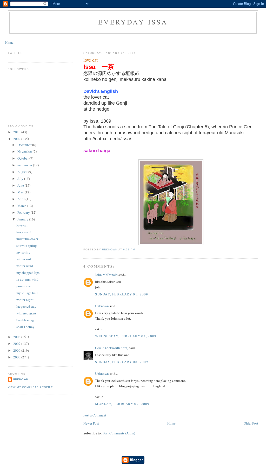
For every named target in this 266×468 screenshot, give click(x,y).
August (22, 171)
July (20, 178)
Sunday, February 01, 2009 (121, 294)
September (25, 165)
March (22, 205)
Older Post (251, 423)
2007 (17, 343)
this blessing (25, 320)
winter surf (23, 259)
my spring (23, 252)
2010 (17, 132)
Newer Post (91, 423)
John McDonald (106, 274)
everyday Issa (133, 21)
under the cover (27, 238)
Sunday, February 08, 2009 (121, 361)
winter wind (24, 265)
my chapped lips (27, 272)
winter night (25, 299)
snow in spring (26, 245)
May (21, 192)
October (23, 158)
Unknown (102, 305)
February (24, 212)
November (25, 151)
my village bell (27, 292)
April (21, 199)
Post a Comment (94, 415)
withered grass (26, 313)
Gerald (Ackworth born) (111, 347)
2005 (17, 357)
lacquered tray (26, 306)
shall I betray (25, 326)
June (21, 185)
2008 (17, 336)
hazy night (23, 232)
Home (9, 42)
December (24, 144)
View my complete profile (30, 387)
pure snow (23, 286)
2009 (17, 138)
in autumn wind (27, 279)
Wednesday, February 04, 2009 (125, 336)
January (23, 219)
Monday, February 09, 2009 (122, 403)
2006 (17, 350)
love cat (22, 225)
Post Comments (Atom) (119, 433)
